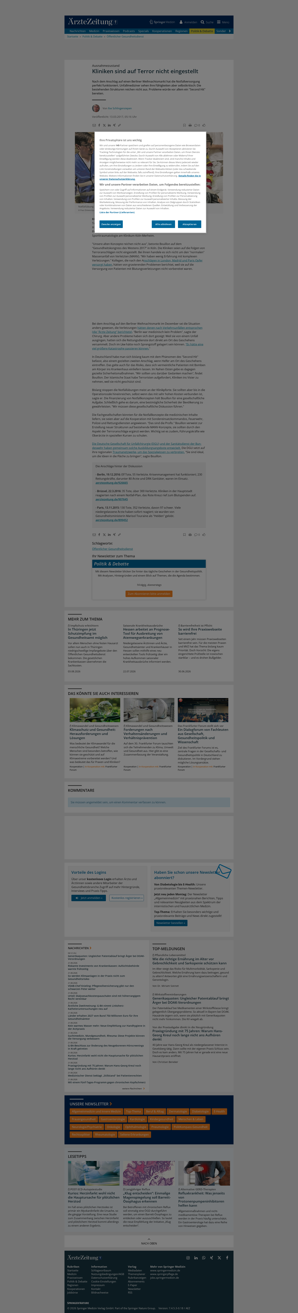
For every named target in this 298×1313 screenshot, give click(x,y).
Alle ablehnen (163, 224)
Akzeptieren (190, 224)
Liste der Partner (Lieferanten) (117, 212)
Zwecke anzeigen (111, 224)
